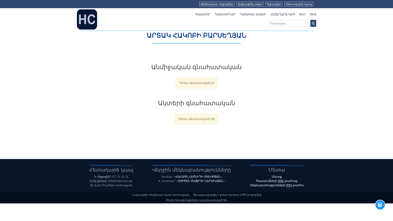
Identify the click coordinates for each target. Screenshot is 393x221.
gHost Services (230, 194)
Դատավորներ (225, 14)
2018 (313, 14)
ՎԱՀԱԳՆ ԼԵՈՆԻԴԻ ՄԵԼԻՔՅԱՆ (197, 176)
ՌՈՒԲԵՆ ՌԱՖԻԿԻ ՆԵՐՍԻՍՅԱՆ (200, 181)
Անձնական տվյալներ (217, 4)
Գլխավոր (274, 4)
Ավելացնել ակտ (250, 4)
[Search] (313, 23)
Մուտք (277, 176)
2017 (302, 14)
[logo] (87, 19)
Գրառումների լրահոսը (276, 181)
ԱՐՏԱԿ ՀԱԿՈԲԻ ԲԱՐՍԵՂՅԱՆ (196, 35)
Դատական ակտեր (253, 14)
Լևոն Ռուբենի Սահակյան (113, 185)
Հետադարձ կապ (299, 4)
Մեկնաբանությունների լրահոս (277, 185)
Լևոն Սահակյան (177, 194)
